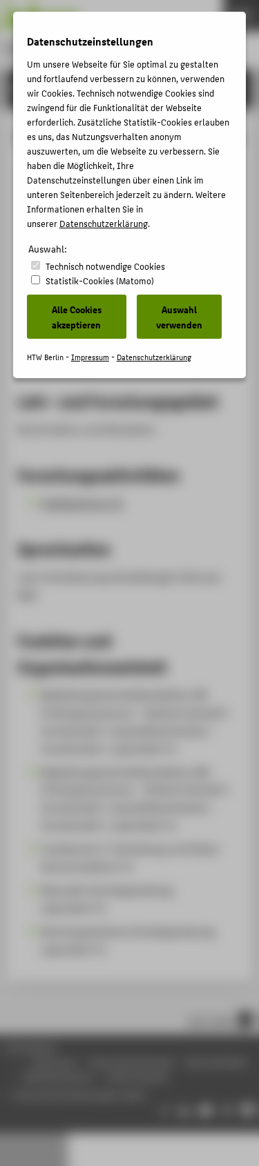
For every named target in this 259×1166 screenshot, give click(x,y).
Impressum (90, 357)
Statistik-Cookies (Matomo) (100, 280)
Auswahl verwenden (179, 317)
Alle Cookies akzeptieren (77, 317)
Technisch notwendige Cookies (105, 266)
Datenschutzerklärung (103, 223)
